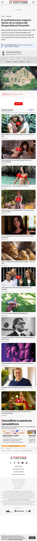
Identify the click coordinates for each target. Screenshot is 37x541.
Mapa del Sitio (18, 466)
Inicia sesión (6, 442)
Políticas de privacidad (18, 484)
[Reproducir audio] (4, 104)
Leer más (18, 103)
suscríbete (13, 442)
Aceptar (32, 538)
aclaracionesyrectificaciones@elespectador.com (18, 499)
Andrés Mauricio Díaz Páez (13, 52)
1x (33, 106)
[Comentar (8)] (21, 59)
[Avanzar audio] (31, 106)
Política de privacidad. (27, 450)
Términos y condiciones (18, 482)
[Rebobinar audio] (28, 106)
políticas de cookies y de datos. (15, 539)
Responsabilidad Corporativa (18, 480)
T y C (16, 450)
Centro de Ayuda (18, 486)
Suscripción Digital (18, 472)
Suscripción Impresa (18, 469)
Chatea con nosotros (19, 474)
